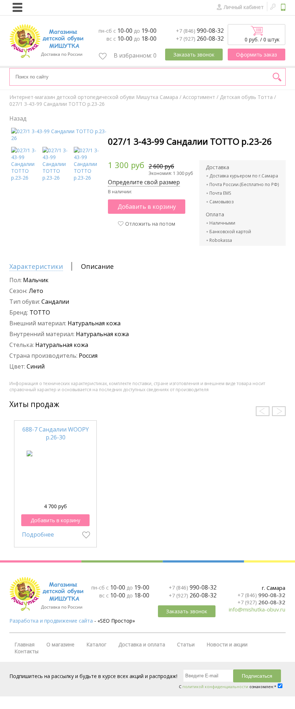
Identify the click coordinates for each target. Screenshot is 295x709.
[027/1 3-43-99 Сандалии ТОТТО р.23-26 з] (57, 177)
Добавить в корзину (147, 207)
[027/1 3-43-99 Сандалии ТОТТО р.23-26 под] (25, 177)
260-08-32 (200, 38)
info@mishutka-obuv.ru (257, 609)
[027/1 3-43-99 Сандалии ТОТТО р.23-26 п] (88, 177)
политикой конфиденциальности (215, 686)
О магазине (60, 644)
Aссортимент (199, 97)
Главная (24, 644)
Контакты (26, 651)
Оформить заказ (256, 54)
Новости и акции (227, 644)
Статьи (186, 644)
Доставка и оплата (141, 644)
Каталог (96, 644)
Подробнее (38, 534)
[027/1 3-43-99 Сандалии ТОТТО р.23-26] (58, 138)
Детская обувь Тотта (246, 97)
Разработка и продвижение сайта (51, 620)
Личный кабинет (244, 7)
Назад (18, 118)
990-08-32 (200, 31)
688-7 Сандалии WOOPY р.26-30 (55, 433)
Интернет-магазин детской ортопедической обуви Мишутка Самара (93, 97)
